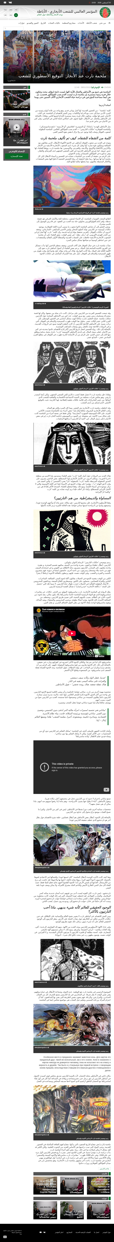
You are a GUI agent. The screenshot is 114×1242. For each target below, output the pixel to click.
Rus (5, 9)
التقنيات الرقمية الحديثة (83, 1232)
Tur (16, 9)
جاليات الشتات (54, 23)
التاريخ (43, 23)
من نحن (102, 23)
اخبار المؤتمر (59, 1232)
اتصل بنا (96, 1232)
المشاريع (69, 1232)
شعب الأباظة (91, 23)
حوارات (21, 23)
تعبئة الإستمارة (17, 156)
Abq (11, 15)
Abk (5, 15)
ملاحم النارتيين (104, 1169)
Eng (11, 9)
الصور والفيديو (33, 23)
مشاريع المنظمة (68, 23)
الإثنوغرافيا (95, 87)
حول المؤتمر (107, 1232)
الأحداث (81, 23)
